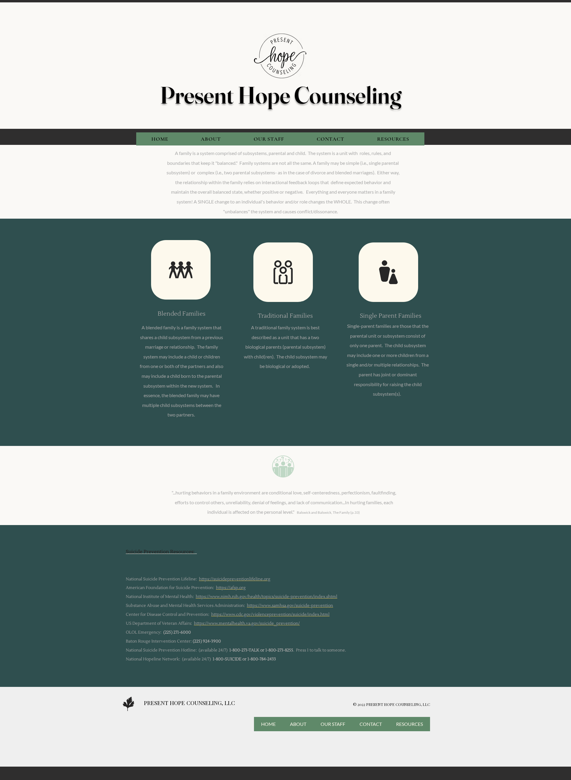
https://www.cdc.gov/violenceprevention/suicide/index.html (270, 614)
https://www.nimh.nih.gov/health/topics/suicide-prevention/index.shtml (266, 596)
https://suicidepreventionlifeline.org (234, 579)
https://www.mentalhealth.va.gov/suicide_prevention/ (247, 623)
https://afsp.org (231, 588)
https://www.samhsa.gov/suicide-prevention (290, 605)
